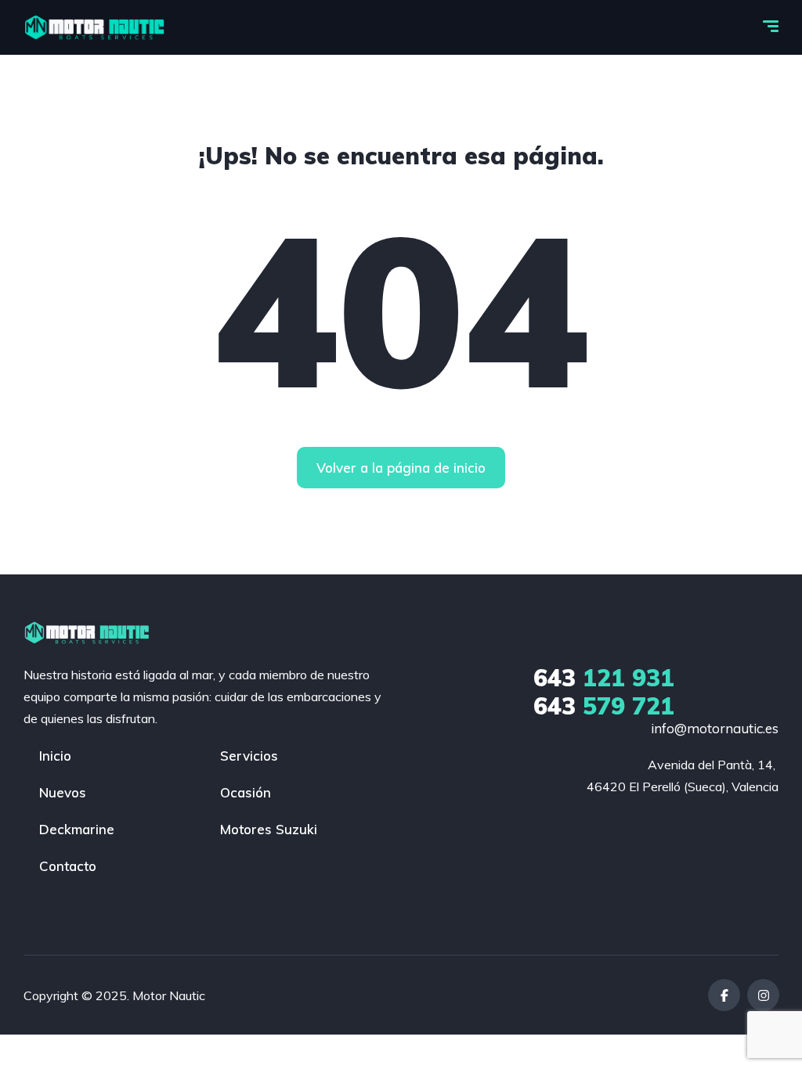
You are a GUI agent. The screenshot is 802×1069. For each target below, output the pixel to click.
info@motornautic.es (715, 728)
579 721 (603, 706)
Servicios (249, 755)
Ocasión (245, 792)
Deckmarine (76, 829)
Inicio (55, 755)
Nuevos (62, 792)
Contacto (67, 866)
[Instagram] (763, 995)
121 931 (603, 678)
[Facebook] (724, 995)
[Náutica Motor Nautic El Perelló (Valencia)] (95, 27)
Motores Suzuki (268, 829)
